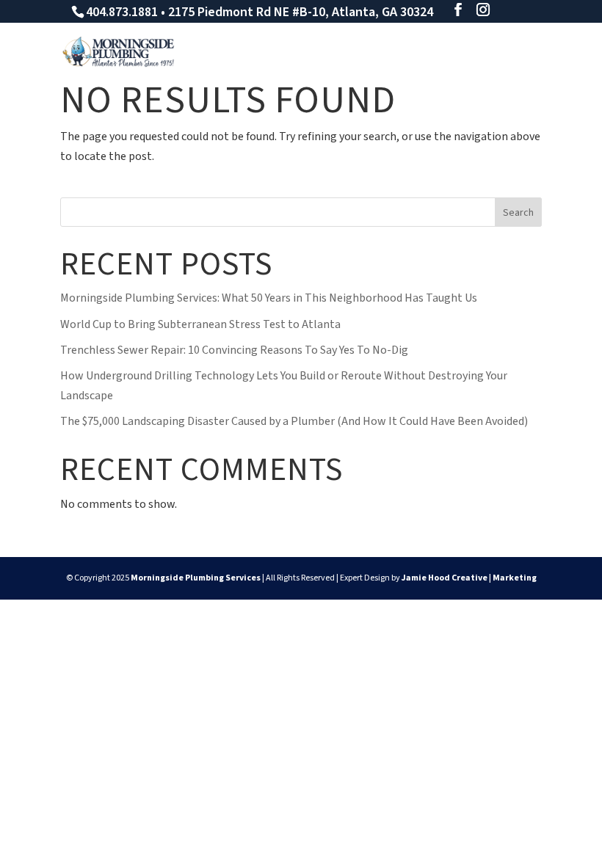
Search (518, 212)
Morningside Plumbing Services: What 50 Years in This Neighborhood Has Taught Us (268, 298)
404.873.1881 (122, 12)
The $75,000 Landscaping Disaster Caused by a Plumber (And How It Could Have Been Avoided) (294, 421)
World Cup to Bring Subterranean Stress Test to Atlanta (200, 324)
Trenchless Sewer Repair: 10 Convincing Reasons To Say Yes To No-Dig (234, 350)
